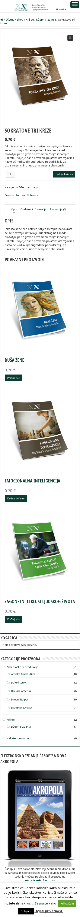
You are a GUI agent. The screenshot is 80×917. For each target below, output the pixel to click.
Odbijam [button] (25, 911)
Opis (14, 209)
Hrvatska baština (21, 708)
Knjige (30, 19)
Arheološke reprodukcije (22, 667)
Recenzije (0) (58, 209)
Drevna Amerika (21, 691)
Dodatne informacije (33, 209)
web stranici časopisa (40, 880)
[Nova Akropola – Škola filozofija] (40, 6)
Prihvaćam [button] (67, 903)
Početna (9, 19)
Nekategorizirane (18, 738)
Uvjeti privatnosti (49, 911)
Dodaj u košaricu (64, 174)
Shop (20, 19)
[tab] (14, 209)
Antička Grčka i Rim (23, 674)
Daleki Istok (18, 682)
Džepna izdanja (46, 19)
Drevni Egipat (19, 699)
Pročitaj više (13, 377)
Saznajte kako (45, 903)
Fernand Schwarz (27, 195)
